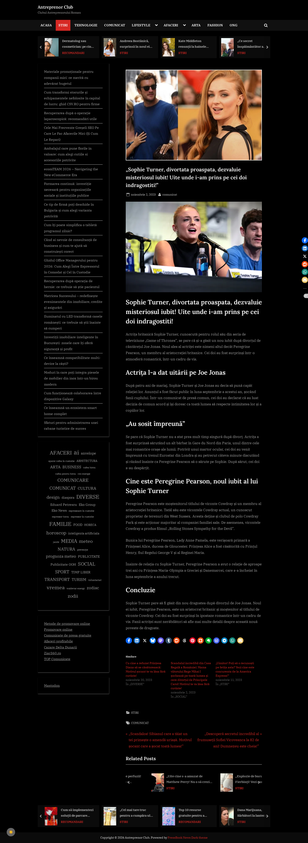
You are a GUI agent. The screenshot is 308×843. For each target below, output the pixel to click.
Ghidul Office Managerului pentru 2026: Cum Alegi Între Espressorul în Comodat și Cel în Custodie (71, 266)
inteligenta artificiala (83, 533)
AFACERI (171, 25)
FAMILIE (60, 523)
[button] (129, 640)
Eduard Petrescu (63, 504)
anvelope (88, 453)
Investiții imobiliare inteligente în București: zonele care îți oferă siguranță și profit (71, 343)
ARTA (196, 25)
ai (76, 452)
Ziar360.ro (52, 653)
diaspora (68, 498)
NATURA (66, 549)
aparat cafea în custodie (61, 461)
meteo (86, 541)
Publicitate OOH (63, 564)
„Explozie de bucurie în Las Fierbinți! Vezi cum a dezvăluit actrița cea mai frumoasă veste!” (240, 779)
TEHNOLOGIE (85, 25)
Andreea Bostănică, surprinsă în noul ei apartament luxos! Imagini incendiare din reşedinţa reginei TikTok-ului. (80, 44)
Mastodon (52, 685)
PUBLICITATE (89, 556)
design (53, 497)
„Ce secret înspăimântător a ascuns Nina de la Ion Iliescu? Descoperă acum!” (198, 44)
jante (56, 541)
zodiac (93, 587)
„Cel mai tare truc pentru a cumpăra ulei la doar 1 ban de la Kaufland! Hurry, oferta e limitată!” (83, 813)
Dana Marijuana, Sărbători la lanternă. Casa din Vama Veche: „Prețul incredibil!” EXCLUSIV (200, 813)
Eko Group (87, 504)
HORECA (90, 525)
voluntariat (94, 580)
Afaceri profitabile (58, 641)
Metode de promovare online (67, 623)
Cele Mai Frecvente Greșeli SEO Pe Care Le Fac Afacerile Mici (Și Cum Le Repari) (71, 133)
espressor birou (60, 516)
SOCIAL (86, 564)
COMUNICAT (114, 25)
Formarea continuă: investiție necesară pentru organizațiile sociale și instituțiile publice (67, 189)
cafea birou (89, 467)
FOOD (77, 525)
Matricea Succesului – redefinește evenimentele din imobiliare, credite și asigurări (73, 301)
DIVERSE (87, 496)
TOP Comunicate (57, 659)
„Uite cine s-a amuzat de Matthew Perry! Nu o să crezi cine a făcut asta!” (169, 779)
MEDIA (69, 541)
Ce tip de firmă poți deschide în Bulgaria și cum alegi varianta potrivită (69, 210)
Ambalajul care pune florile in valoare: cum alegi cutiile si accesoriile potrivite (68, 154)
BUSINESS (71, 467)
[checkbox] (11, 832)
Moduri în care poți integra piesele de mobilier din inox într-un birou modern (71, 378)
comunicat (169, 194)
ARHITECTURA (86, 461)
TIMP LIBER (81, 572)
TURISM (79, 579)
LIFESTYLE (141, 25)
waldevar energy (76, 588)
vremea (56, 587)
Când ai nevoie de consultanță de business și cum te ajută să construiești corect (70, 245)
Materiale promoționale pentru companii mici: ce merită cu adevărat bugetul (68, 77)
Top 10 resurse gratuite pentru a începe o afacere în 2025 (140, 813)
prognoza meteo (61, 556)
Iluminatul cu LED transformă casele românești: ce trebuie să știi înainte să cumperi (73, 322)
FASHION (215, 25)
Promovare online (58, 629)
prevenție (82, 549)
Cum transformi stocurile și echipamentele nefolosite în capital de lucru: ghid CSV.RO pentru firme (72, 98)
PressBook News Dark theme (188, 837)
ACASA (46, 25)
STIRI (63, 25)
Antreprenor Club (55, 7)
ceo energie (84, 473)
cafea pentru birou (65, 473)
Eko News (59, 510)
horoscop (56, 533)
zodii (73, 596)
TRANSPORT (57, 579)
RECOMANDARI (137, 822)
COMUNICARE (72, 480)
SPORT (62, 572)
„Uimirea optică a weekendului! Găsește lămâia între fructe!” (258, 44)
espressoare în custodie (81, 510)
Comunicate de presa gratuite (67, 635)
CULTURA (87, 488)
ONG (233, 25)
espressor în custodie (82, 516)
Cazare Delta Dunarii (60, 647)
